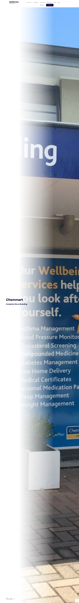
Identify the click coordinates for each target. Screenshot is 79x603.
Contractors (49, 2)
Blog (59, 2)
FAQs (55, 2)
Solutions (36, 2)
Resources (43, 2)
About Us (29, 2)
